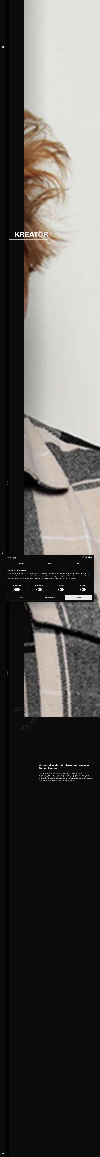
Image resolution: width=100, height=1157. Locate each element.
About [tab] (79, 563)
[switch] (39, 589)
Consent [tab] (21, 563)
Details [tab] (50, 563)
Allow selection (50, 597)
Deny (21, 597)
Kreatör (7, 483)
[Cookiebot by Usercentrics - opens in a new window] (83, 557)
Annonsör (7, 673)
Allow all (79, 597)
